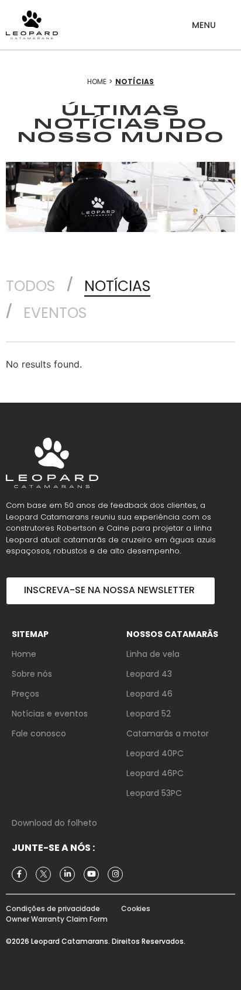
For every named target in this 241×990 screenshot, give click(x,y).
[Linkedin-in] (67, 874)
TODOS (30, 286)
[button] (203, 20)
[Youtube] (91, 874)
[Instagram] (115, 874)
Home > (99, 81)
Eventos (55, 313)
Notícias (117, 286)
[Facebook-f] (19, 874)
